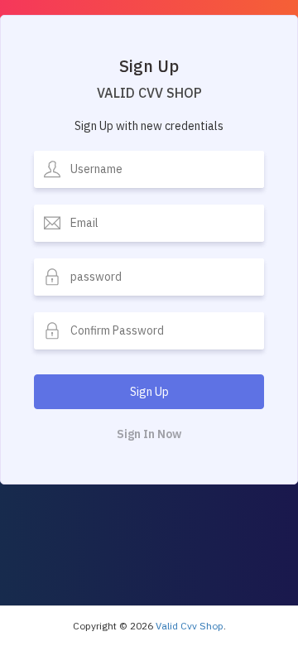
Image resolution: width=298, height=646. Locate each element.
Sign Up (149, 391)
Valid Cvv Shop (189, 625)
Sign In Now (149, 434)
